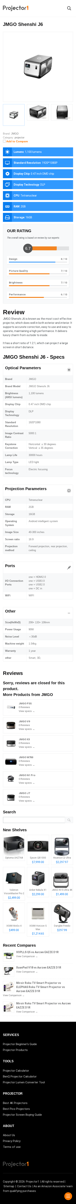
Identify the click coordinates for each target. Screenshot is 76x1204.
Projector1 (32, 1181)
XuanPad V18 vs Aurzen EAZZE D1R (38, 967)
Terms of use (12, 1147)
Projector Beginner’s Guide (20, 1044)
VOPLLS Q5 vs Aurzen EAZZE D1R (37, 952)
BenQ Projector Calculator (20, 1076)
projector (19, 137)
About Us (9, 1135)
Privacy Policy (11, 1141)
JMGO (47, 694)
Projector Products (15, 1050)
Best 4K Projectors (15, 1103)
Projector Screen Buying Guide (22, 1114)
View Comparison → (27, 956)
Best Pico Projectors (16, 1109)
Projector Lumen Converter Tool (24, 1082)
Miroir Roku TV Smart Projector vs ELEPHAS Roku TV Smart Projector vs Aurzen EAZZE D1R (40, 987)
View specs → (27, 711)
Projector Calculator (16, 1070)
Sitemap (9, 1186)
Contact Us (24, 1186)
